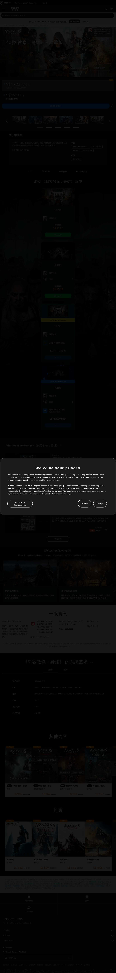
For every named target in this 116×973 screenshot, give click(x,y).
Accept (100, 503)
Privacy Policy (56, 477)
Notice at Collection (74, 477)
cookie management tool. (49, 480)
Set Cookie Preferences (20, 503)
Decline (84, 503)
